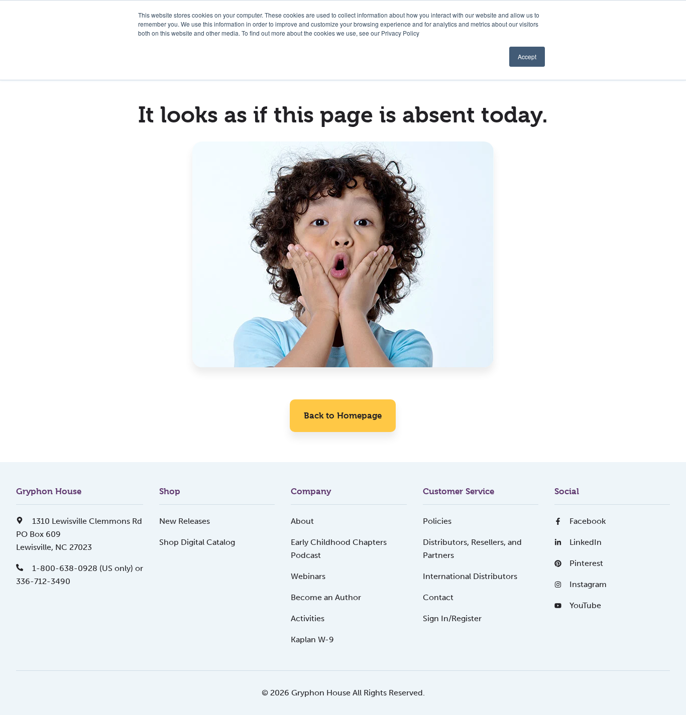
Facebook (587, 521)
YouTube (585, 605)
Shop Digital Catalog (197, 542)
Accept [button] (527, 56)
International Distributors (470, 576)
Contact (438, 597)
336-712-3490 (43, 581)
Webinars (308, 576)
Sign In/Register (452, 618)
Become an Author (326, 597)
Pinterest (586, 563)
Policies (437, 521)
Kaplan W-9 (312, 639)
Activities (307, 618)
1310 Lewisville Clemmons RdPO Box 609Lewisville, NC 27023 (79, 534)
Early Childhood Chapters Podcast (339, 548)
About (302, 521)
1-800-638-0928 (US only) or (86, 568)
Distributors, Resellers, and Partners (472, 548)
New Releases (184, 521)
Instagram (588, 584)
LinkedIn (585, 542)
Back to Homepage (343, 415)
